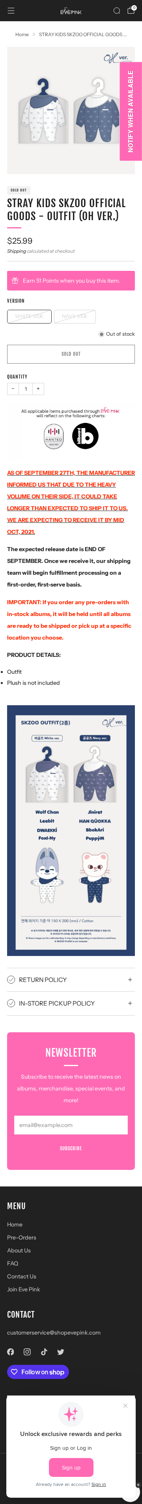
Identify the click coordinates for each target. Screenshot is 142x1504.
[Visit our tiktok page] (44, 1351)
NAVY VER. (75, 316)
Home (14, 1224)
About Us (19, 1250)
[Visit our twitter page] (60, 1351)
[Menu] (11, 11)
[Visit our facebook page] (10, 1351)
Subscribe (71, 1148)
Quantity (17, 377)
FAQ (12, 1263)
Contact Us (21, 1276)
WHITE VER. (29, 316)
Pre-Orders (21, 1237)
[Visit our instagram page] (27, 1351)
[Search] (117, 11)
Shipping (16, 251)
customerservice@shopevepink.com (54, 1332)
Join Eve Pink (23, 1289)
